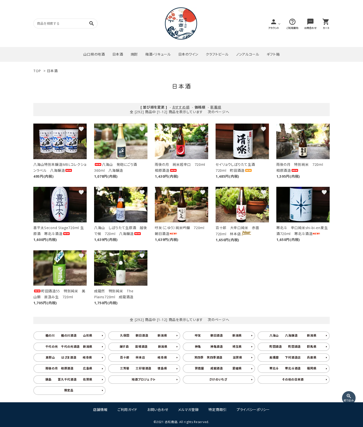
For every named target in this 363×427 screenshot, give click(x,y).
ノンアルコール (247, 54)
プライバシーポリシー (253, 409)
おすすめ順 (181, 107)
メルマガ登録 (188, 409)
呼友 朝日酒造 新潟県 (218, 335)
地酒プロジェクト (144, 379)
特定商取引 (217, 409)
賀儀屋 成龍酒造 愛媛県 (218, 368)
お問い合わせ (157, 409)
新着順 (215, 107)
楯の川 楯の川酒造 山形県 (69, 335)
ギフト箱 (273, 54)
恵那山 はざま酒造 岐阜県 (69, 357)
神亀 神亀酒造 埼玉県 (218, 346)
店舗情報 (100, 409)
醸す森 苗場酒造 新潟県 (143, 346)
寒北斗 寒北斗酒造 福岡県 (293, 368)
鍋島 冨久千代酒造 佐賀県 (69, 379)
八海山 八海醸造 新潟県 (293, 335)
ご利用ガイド (127, 409)
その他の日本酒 (293, 379)
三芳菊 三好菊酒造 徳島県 (143, 368)
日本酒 (117, 54)
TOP (37, 70)
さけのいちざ (218, 379)
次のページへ (218, 111)
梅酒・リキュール (158, 54)
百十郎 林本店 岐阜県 (143, 357)
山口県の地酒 (94, 54)
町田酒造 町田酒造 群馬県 (293, 346)
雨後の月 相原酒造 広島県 (69, 368)
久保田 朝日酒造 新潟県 (143, 335)
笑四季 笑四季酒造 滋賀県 (218, 357)
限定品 (69, 390)
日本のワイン (188, 54)
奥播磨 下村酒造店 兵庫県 (293, 357)
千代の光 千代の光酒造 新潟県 (69, 346)
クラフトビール (217, 54)
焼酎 (134, 54)
